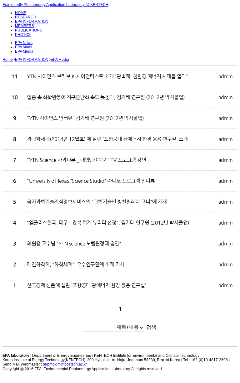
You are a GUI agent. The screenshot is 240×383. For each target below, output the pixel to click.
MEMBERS (24, 26)
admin (225, 76)
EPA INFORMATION (31, 21)
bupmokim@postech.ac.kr (65, 364)
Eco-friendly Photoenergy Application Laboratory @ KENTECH (55, 4)
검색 (151, 327)
